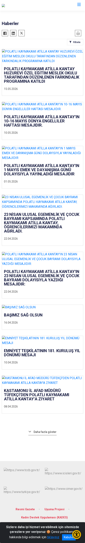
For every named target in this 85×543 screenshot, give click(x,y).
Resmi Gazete (25, 509)
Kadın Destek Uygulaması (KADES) (44, 517)
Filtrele (76, 42)
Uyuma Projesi (54, 509)
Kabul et (69, 537)
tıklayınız (53, 537)
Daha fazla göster (45, 431)
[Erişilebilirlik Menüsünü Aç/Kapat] (76, 534)
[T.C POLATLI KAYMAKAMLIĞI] (22, 5)
